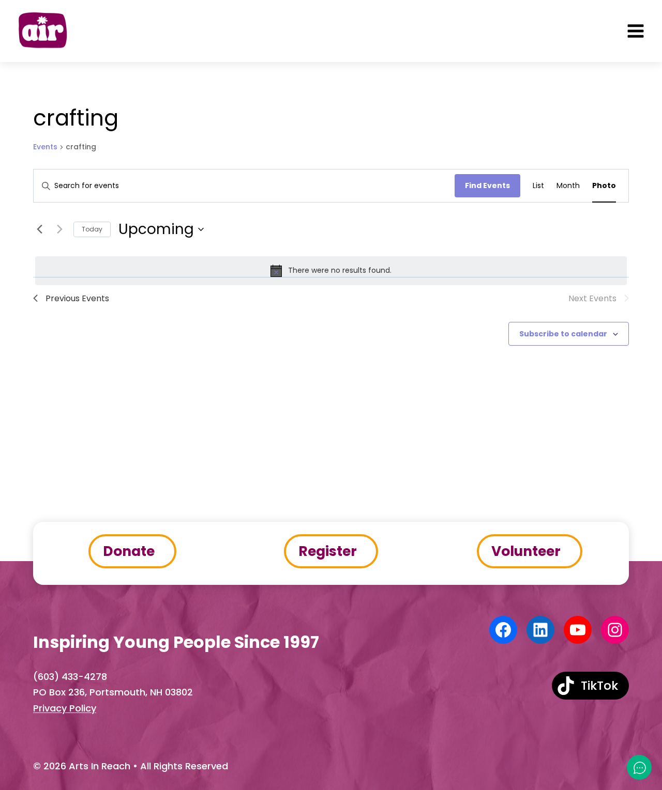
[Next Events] (59, 229)
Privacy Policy (64, 708)
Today (92, 229)
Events (45, 147)
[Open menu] (635, 31)
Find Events (487, 185)
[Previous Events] (39, 229)
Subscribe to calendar (563, 334)
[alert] (331, 270)
